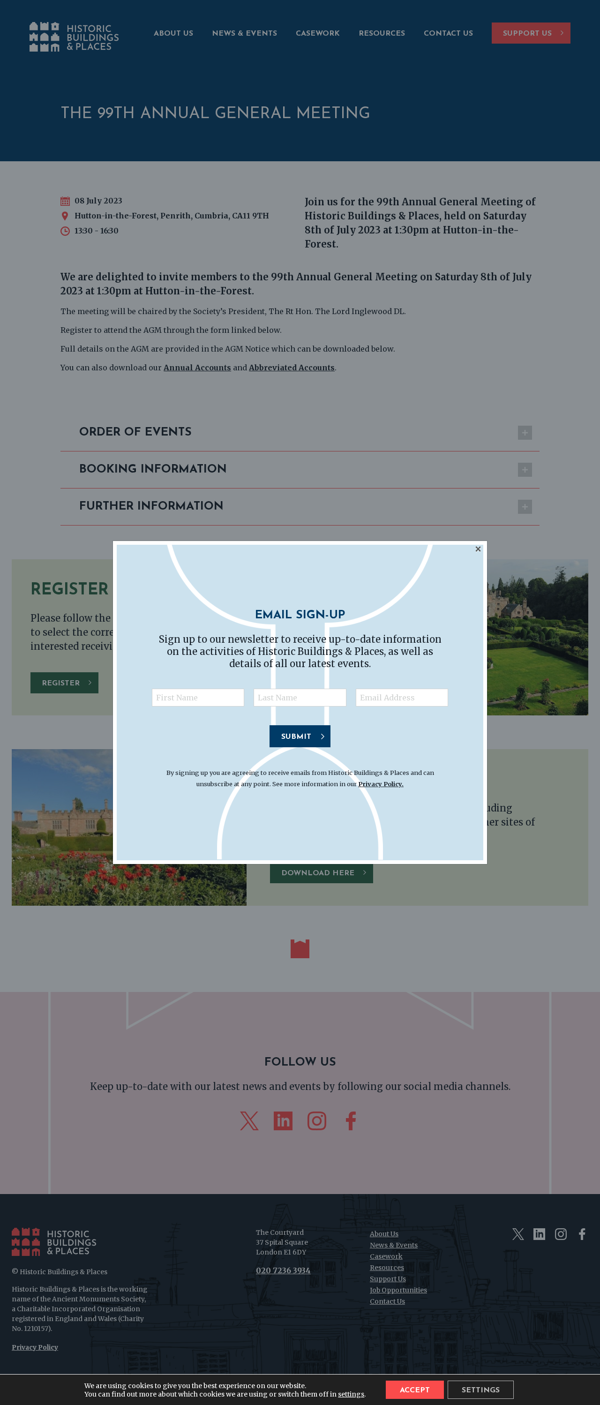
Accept (415, 1390)
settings (351, 1394)
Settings (481, 1390)
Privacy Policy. (381, 784)
